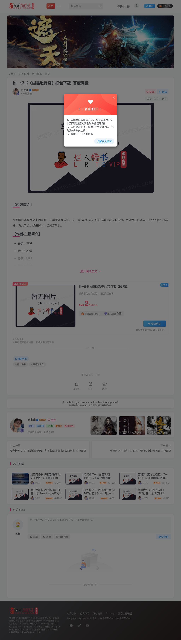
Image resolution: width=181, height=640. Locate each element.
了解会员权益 (104, 141)
